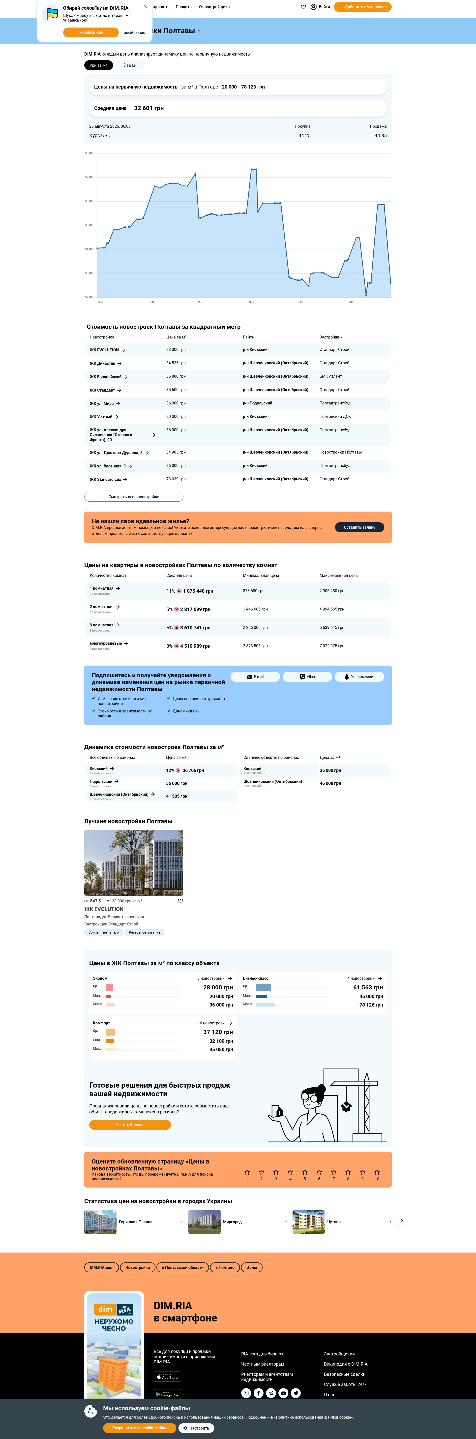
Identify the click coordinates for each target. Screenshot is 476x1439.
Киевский (99, 768)
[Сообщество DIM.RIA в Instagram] (246, 1393)
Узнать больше (130, 1124)
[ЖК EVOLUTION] (133, 863)
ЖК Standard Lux (105, 479)
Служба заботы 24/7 (345, 1384)
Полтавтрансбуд (335, 403)
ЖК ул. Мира (102, 403)
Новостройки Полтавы (341, 452)
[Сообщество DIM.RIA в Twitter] (296, 1393)
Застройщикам (340, 1353)
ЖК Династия (102, 363)
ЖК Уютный (101, 417)
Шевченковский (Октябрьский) (119, 794)
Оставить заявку (359, 527)
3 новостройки (211, 978)
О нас (329, 1394)
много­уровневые (106, 643)
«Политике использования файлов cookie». (314, 1417)
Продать (184, 6)
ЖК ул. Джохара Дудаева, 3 (116, 452)
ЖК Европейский (105, 376)
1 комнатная (102, 588)
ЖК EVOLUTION (104, 350)
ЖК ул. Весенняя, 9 (108, 466)
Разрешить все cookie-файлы (139, 1428)
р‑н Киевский (255, 349)
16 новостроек (211, 1023)
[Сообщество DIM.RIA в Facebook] (259, 1393)
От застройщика (214, 6)
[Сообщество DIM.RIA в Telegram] (271, 1393)
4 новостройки (361, 978)
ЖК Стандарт (102, 390)
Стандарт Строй (334, 349)
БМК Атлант (331, 376)
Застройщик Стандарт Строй (111, 924)
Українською (91, 32)
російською (134, 32)
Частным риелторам (262, 1364)
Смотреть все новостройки (134, 496)
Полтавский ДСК (335, 416)
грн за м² (98, 65)
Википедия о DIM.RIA (346, 1364)
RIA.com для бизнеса (263, 1353)
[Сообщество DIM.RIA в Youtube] (283, 1393)
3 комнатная (102, 625)
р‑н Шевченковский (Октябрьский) (275, 363)
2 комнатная (102, 606)
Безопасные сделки (344, 1374)
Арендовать (157, 6)
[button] (146, 6)
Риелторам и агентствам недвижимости (267, 1377)
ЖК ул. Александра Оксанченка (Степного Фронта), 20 (111, 435)
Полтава (92, 917)
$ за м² (129, 65)
